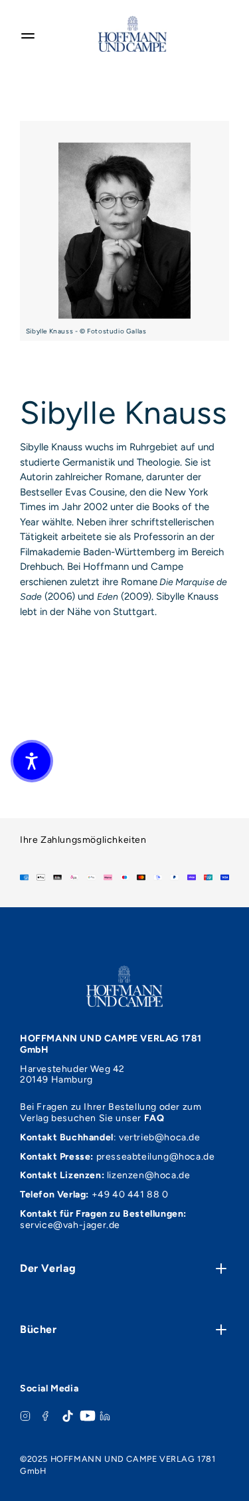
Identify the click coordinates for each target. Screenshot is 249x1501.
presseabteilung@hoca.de (155, 1156)
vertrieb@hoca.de (160, 1137)
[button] (32, 761)
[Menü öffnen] (28, 34)
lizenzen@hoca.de (149, 1175)
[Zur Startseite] (132, 34)
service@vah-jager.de (70, 1225)
